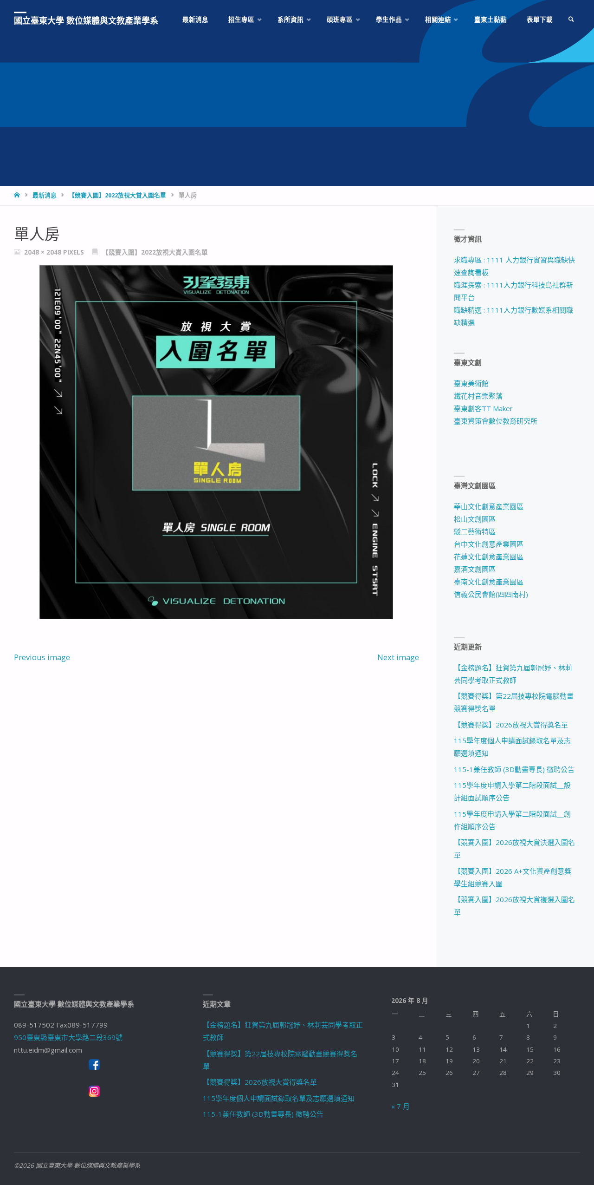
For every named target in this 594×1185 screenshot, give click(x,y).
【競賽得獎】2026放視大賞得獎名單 (511, 724)
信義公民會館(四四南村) (491, 594)
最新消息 (44, 195)
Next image (398, 657)
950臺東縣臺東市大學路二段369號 (68, 1037)
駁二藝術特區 (475, 531)
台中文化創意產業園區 (488, 544)
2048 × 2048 (43, 252)
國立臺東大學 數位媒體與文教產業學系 (86, 20)
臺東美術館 (471, 383)
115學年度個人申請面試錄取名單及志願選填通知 (279, 1098)
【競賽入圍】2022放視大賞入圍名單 (117, 195)
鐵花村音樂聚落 (478, 395)
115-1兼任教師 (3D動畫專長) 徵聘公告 (514, 769)
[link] (571, 19)
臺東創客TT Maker (483, 408)
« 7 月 (400, 1106)
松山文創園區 (475, 519)
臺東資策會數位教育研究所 (495, 421)
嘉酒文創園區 (475, 569)
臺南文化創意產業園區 (488, 581)
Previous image (42, 657)
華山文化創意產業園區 (488, 506)
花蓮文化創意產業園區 (488, 556)
